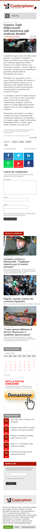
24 (33, 367)
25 (6, 370)
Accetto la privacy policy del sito (15, 478)
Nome (6, 197)
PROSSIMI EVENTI (12, 416)
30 (29, 370)
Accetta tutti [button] (8, 527)
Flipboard (19, 166)
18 (6, 367)
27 (15, 370)
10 (33, 361)
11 (6, 364)
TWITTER (18, 159)
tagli (6, 145)
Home (5, 22)
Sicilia (16, 22)
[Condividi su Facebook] (34, 37)
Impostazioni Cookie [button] (28, 527)
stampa (31, 137)
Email (6, 204)
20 (15, 367)
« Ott (5, 375)
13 (15, 364)
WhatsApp (9, 166)
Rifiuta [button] (17, 527)
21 (19, 367)
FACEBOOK (9, 159)
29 (24, 370)
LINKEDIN (29, 159)
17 (33, 364)
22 (24, 367)
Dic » (8, 375)
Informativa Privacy (24, 523)
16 (29, 364)
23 (29, 367)
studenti (28, 142)
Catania (14, 142)
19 (10, 367)
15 (24, 364)
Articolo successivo (30, 149)
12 (10, 364)
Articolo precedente (10, 149)
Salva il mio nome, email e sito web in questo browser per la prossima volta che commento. (19, 214)
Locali (11, 22)
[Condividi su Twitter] (31, 37)
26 (10, 370)
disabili (21, 142)
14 (19, 364)
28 (19, 370)
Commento (7, 179)
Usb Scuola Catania (12, 37)
